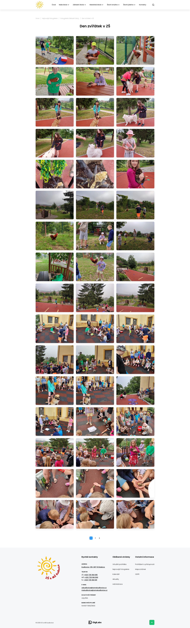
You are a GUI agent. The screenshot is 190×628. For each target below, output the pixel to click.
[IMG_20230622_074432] (135, 143)
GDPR (137, 574)
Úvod (54, 5)
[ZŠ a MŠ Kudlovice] (48, 569)
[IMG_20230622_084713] (135, 483)
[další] (99, 538)
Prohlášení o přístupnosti (144, 564)
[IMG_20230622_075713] (95, 236)
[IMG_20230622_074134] (135, 50)
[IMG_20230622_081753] (95, 328)
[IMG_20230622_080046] (55, 267)
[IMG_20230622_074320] (55, 112)
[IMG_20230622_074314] (135, 81)
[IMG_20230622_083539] (95, 421)
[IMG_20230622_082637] (55, 390)
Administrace (118, 584)
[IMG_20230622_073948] (55, 50)
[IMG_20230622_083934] (55, 452)
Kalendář (116, 574)
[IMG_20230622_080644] (135, 298)
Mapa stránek (140, 569)
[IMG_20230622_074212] (95, 81)
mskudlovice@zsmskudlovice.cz (94, 590)
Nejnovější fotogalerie (49, 18)
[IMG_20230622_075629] (55, 236)
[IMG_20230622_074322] (95, 112)
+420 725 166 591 (90, 580)
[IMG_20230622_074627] (55, 174)
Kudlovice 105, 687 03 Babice (93, 567)
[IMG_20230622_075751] (135, 236)
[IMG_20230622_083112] (135, 390)
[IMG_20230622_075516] (55, 205)
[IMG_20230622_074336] (55, 143)
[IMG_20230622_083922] (135, 421)
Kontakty (142, 5)
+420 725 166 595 (91, 575)
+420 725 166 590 (91, 577)
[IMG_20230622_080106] (95, 267)
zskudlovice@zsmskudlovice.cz (94, 588)
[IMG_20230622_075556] (95, 205)
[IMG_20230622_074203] (55, 81)
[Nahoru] (151, 622)
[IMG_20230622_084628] (55, 483)
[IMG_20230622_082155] (95, 359)
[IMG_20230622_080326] (55, 298)
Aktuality (116, 579)
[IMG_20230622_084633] (95, 483)
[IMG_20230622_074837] (135, 174)
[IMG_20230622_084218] (95, 452)
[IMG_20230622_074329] (135, 112)
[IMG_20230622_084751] (95, 514)
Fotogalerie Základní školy (69, 18)
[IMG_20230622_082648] (95, 390)
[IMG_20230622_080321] (135, 267)
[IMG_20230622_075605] (135, 205)
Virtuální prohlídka (119, 564)
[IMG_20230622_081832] (135, 328)
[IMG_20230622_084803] (135, 514)
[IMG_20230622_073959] (95, 50)
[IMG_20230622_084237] (135, 452)
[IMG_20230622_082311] (135, 359)
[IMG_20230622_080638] (95, 298)
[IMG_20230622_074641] (95, 174)
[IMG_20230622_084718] (55, 514)
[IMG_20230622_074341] (95, 143)
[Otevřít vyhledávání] (153, 5)
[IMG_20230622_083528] (55, 421)
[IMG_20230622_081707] (55, 328)
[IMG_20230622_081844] (55, 359)
